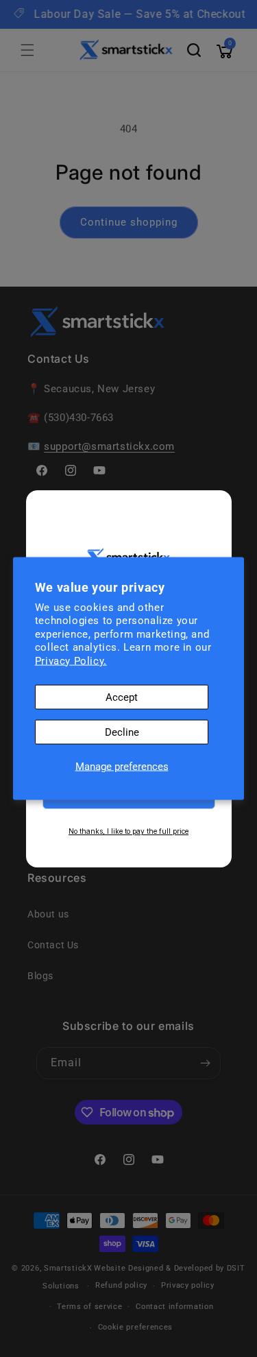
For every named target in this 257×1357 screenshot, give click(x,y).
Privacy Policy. (71, 660)
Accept (122, 697)
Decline (122, 732)
